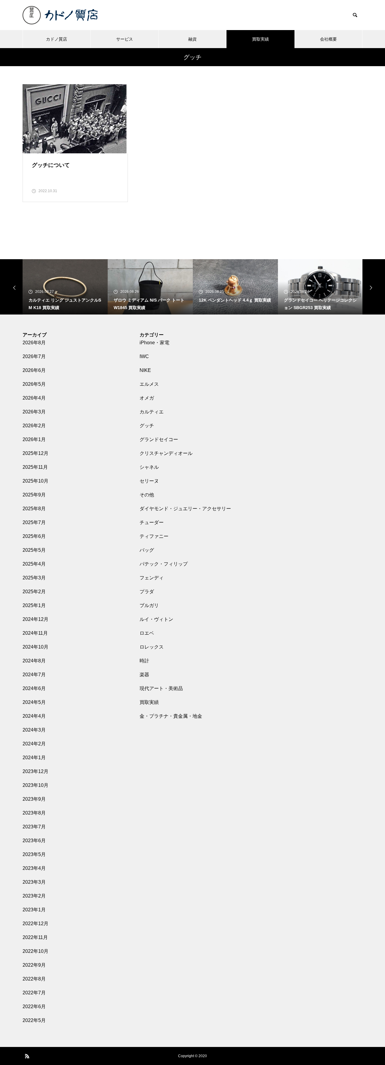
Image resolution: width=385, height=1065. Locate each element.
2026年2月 (34, 425)
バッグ (147, 550)
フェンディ (152, 577)
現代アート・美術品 (161, 688)
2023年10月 (35, 785)
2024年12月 (35, 619)
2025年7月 (34, 522)
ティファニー (154, 536)
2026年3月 (34, 411)
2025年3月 (34, 577)
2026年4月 (34, 398)
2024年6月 (34, 688)
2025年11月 (35, 467)
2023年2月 (34, 895)
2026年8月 (34, 342)
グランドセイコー (159, 439)
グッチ (147, 425)
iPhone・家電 (154, 342)
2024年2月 (34, 743)
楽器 (144, 674)
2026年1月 (34, 439)
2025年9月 (34, 494)
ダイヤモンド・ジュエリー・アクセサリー (185, 508)
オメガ (147, 398)
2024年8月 (34, 660)
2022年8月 (34, 978)
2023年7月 (34, 826)
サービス (124, 39)
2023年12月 (35, 771)
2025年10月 (35, 480)
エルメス (149, 384)
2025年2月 (34, 591)
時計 (144, 660)
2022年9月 (34, 965)
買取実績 (260, 39)
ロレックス (152, 646)
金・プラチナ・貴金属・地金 (171, 716)
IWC (144, 356)
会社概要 (328, 39)
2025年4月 (34, 563)
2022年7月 (34, 992)
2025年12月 (35, 453)
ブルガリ (149, 605)
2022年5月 (34, 1020)
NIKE (145, 370)
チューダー (152, 522)
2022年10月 (35, 951)
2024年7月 (34, 674)
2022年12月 (35, 923)
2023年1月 (34, 909)
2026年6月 (34, 370)
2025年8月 (34, 508)
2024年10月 (35, 646)
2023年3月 (34, 882)
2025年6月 (34, 536)
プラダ (147, 591)
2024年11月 (35, 633)
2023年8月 (34, 812)
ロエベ (147, 633)
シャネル (149, 467)
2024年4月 (34, 716)
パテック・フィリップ (164, 563)
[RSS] (27, 1056)
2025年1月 (34, 605)
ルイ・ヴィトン (156, 619)
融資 (192, 39)
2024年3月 (34, 729)
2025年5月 (34, 550)
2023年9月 (34, 799)
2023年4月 (34, 868)
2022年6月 (34, 1006)
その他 (147, 494)
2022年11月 (35, 937)
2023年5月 (34, 854)
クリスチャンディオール (166, 453)
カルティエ (152, 411)
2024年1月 (34, 757)
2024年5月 (34, 702)
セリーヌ (149, 480)
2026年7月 (34, 356)
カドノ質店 (56, 39)
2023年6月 (34, 840)
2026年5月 (34, 384)
